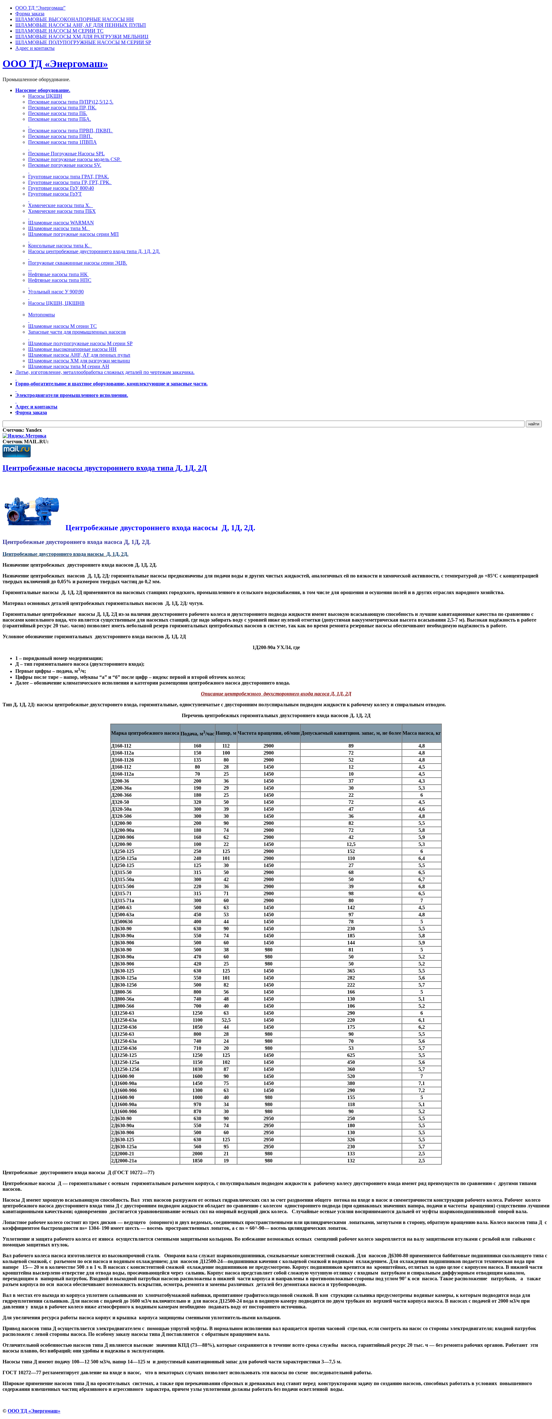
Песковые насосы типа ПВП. (60, 136)
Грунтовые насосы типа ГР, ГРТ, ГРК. (70, 182)
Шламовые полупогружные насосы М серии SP (80, 343)
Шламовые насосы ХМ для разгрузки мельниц (79, 360)
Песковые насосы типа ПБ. (57, 113)
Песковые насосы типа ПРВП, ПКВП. (70, 130)
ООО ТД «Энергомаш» (55, 63)
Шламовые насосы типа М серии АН (68, 366)
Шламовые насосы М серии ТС (62, 326)
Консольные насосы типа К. (60, 245)
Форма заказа (31, 412)
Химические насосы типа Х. (60, 205)
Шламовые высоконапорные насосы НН (72, 349)
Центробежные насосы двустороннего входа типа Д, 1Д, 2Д (105, 468)
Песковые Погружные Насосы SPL (66, 153)
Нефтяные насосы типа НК (58, 274)
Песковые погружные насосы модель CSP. (75, 159)
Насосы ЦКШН (45, 96)
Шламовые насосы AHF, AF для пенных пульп (79, 355)
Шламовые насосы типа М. (59, 228)
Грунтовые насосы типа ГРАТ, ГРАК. (68, 176)
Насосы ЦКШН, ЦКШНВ (56, 303)
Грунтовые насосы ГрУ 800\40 (61, 188)
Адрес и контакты (36, 406)
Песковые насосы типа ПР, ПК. (62, 107)
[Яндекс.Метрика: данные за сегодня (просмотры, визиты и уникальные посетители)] (24, 436)
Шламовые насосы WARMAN (61, 222)
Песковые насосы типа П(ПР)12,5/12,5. (70, 102)
